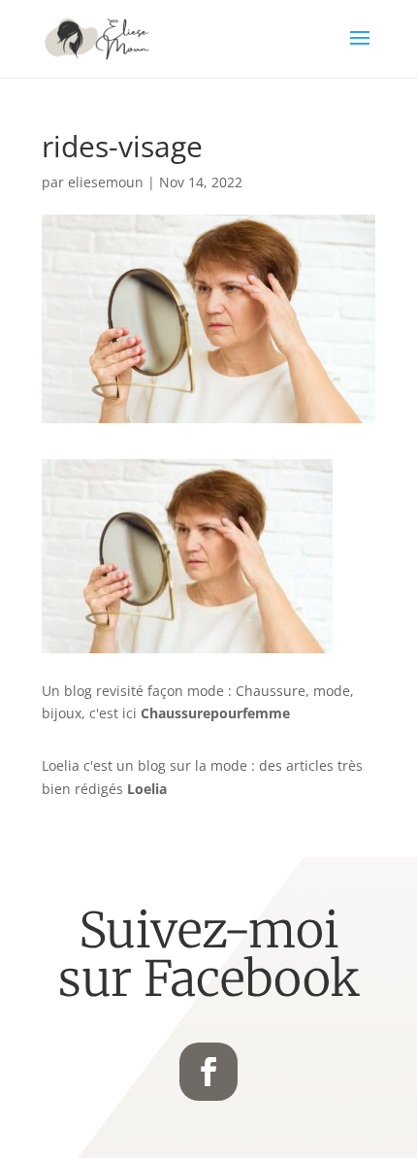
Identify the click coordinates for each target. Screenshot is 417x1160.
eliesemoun (106, 182)
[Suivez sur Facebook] (208, 1072)
